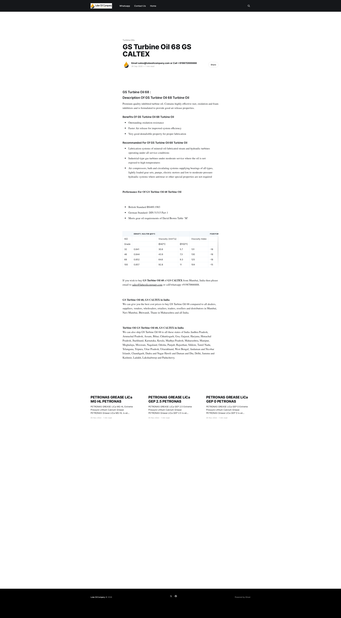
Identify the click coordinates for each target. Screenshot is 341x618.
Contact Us (140, 6)
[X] (171, 596)
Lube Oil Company (98, 597)
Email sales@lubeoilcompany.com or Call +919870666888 (164, 63)
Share (213, 65)
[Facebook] (176, 596)
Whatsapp (124, 6)
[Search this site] (249, 6)
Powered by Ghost (242, 597)
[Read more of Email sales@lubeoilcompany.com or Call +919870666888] (126, 64)
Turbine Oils (129, 40)
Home (153, 6)
